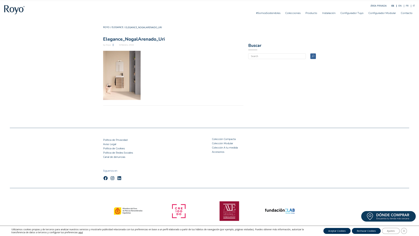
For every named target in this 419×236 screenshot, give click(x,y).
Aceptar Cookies (337, 230)
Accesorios (218, 151)
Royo (106, 27)
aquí (80, 232)
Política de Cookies (114, 148)
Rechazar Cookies (366, 230)
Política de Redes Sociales (118, 152)
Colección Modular (222, 143)
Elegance (117, 27)
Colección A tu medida (225, 147)
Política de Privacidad (115, 139)
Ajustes (391, 230)
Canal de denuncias (114, 157)
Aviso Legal (109, 144)
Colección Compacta (224, 139)
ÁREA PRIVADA (379, 5)
